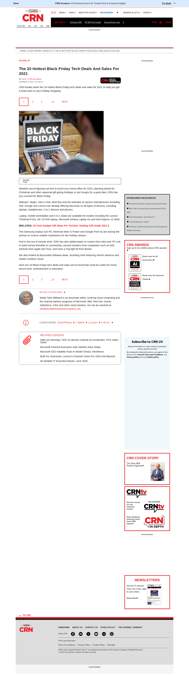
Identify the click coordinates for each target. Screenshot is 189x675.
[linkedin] (80, 634)
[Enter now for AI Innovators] (136, 270)
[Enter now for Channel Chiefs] (136, 289)
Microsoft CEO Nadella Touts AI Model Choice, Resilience (72, 351)
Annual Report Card (112, 22)
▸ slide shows (33, 51)
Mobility (23, 60)
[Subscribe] (154, 604)
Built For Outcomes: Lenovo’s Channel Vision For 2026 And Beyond (77, 356)
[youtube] (96, 634)
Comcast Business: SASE (138, 222)
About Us (77, 627)
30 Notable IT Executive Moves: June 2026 (64, 361)
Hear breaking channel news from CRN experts (133, 520)
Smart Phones (65, 322)
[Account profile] (160, 22)
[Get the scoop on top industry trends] (154, 507)
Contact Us (91, 627)
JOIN (154, 22)
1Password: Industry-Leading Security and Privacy (148, 204)
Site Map (111, 645)
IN (24, 26)
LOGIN (168, 22)
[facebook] (73, 634)
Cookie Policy (99, 645)
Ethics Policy (107, 627)
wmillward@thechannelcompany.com (60, 308)
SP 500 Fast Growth (93, 22)
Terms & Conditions (66, 645)
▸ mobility (47, 51)
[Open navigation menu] (53, 12)
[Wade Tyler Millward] (26, 304)
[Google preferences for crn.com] (110, 80)
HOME (23, 51)
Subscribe (131, 598)
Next (65, 102)
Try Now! (166, 3)
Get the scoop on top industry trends (133, 505)
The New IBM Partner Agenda (134, 464)
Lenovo (94, 322)
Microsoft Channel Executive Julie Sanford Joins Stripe (70, 347)
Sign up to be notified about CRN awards (147, 248)
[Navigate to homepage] (33, 21)
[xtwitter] (88, 634)
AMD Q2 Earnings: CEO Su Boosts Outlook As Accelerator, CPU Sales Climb (79, 341)
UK (41, 26)
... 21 (52, 102)
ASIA (19, 26)
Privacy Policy (84, 645)
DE (35, 26)
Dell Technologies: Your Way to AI (141, 217)
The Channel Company (130, 627)
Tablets (81, 322)
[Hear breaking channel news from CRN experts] (154, 522)
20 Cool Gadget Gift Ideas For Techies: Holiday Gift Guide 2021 (70, 225)
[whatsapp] (111, 634)
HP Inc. (107, 322)
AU (29, 26)
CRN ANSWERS (106, 12)
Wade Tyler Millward (32, 79)
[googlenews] (104, 634)
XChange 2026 (76, 22)
